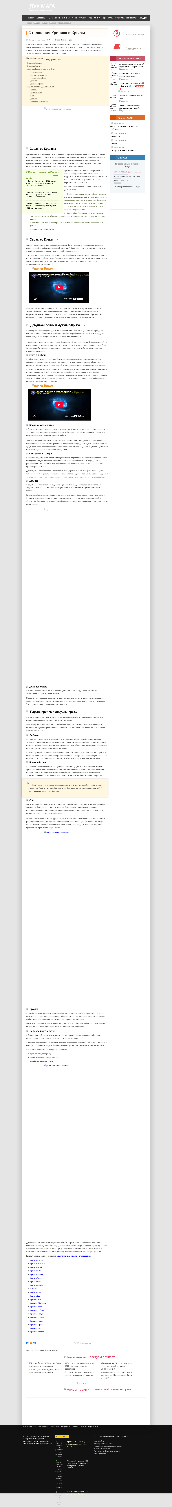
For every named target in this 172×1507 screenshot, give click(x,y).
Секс (32, 96)
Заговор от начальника (103, 1443)
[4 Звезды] (78, 1343)
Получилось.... (115, 136)
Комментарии (66, 40)
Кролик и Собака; (37, 1310)
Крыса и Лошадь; (37, 1278)
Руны (110, 18)
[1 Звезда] (74, 1343)
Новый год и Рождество (32, 1427)
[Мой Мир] (34, 1343)
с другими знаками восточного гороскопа (74, 1256)
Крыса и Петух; (36, 1267)
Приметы (31, 18)
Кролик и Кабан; (36, 1321)
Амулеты (83, 18)
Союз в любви (36, 72)
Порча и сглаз (93, 1427)
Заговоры (41, 18)
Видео (57, 40)
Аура (29, 22)
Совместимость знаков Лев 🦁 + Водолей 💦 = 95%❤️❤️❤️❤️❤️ (131, 86)
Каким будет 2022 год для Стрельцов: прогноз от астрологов (46, 183)
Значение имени (69, 18)
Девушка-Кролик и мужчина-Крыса (41, 69)
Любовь (33, 90)
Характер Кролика (34, 63)
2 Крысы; (33, 1289)
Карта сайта (99, 1441)
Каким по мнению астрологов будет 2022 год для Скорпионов (47, 194)
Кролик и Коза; (36, 1307)
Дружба (33, 81)
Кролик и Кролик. (37, 1332)
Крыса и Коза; (35, 1292)
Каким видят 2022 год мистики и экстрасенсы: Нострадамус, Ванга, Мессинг (116, 1375)
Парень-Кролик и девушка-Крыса (40, 87)
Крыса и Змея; (35, 1281)
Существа (119, 18)
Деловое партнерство (39, 101)
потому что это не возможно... (122, 150)
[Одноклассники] (31, 1343)
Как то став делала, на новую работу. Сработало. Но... (125, 127)
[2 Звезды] (76, 1343)
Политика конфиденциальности (107, 1451)
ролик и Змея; (36, 1299)
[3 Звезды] (77, 1343)
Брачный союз (36, 93)
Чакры (44, 22)
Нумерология (54, 18)
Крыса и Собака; (36, 1274)
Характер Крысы (33, 66)
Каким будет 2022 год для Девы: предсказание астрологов (44, 1371)
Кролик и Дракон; (37, 1324)
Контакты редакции (102, 1448)
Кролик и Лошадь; (37, 1317)
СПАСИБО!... (114, 143)
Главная (29, 1350)
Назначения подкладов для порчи (108, 1446)
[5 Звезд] (80, 1343)
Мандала (143, 18)
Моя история (133, 44)
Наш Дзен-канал (100, 1453)
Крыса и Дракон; (37, 1285)
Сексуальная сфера (38, 78)
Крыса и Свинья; (36, 1260)
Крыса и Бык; (35, 1296)
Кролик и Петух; (36, 1314)
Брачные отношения (38, 75)
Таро (104, 18)
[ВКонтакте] (27, 1343)
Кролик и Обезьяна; (38, 1303)
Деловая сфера (36, 84)
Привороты (131, 18)
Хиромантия (94, 18)
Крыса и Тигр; (35, 1271)
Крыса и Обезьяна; (37, 1264)
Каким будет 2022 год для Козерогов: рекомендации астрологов (46, 205)
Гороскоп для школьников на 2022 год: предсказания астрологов (81, 1373)
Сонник (52, 22)
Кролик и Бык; (35, 1328)
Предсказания (63, 22)
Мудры (36, 22)
